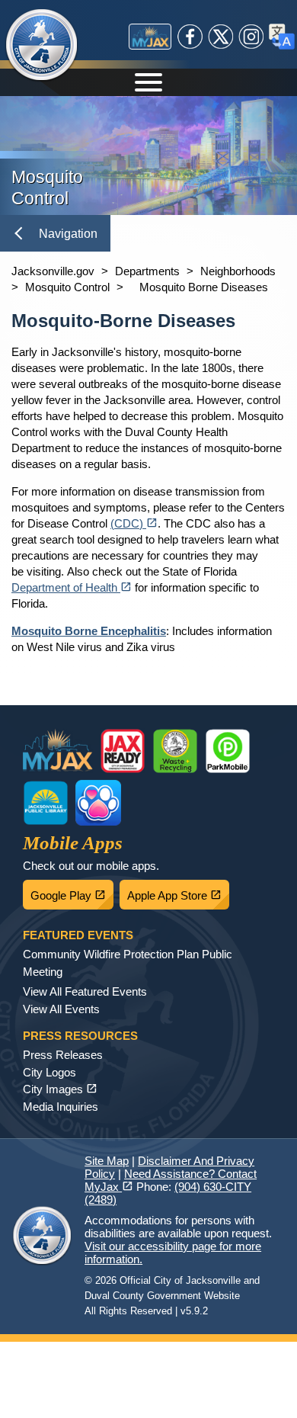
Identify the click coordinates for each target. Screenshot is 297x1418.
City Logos (49, 1072)
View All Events (61, 1009)
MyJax (150, 37)
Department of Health (71, 587)
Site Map (107, 1160)
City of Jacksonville (42, 46)
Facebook (190, 36)
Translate (282, 36)
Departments (147, 271)
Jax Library (46, 803)
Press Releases (63, 1054)
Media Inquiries (60, 1106)
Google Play (71, 891)
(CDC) (134, 523)
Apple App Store (178, 891)
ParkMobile (228, 751)
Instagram (251, 36)
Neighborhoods (238, 271)
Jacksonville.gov (52, 271)
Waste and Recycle (175, 751)
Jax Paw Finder (98, 803)
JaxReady (122, 751)
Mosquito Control (67, 287)
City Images (60, 1089)
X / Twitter (221, 36)
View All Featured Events (85, 991)
